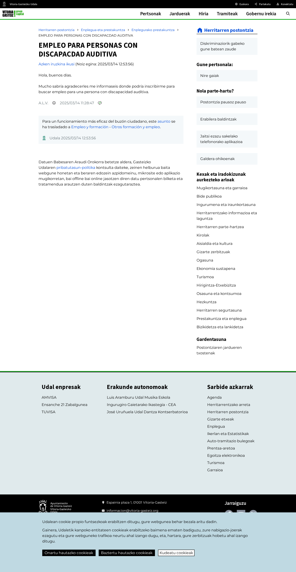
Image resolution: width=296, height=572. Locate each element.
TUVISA (48, 412)
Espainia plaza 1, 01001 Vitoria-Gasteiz (137, 502)
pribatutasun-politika (75, 167)
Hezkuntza (206, 302)
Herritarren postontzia (56, 30)
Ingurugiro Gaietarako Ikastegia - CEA (141, 404)
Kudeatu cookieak (176, 553)
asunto (164, 121)
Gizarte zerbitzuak (213, 252)
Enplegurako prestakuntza (153, 30)
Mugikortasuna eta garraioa (222, 188)
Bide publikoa (209, 196)
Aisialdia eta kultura (214, 243)
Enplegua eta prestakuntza (103, 30)
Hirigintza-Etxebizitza (216, 285)
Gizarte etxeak (220, 419)
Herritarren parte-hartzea (220, 227)
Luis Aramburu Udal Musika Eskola (138, 397)
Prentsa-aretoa (221, 448)
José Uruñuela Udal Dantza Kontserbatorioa (147, 412)
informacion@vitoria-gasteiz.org (132, 511)
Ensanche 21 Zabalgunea (64, 404)
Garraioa (215, 470)
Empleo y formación (89, 127)
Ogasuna (205, 260)
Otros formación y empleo (136, 127)
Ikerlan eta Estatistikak (228, 433)
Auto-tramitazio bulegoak (230, 441)
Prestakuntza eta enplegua (222, 318)
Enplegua (216, 426)
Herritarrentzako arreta (228, 404)
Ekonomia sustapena (216, 268)
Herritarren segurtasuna (219, 310)
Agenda (214, 397)
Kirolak (203, 235)
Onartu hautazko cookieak (69, 553)
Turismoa (205, 277)
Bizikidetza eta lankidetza (220, 327)
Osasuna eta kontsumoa (219, 293)
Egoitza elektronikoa (226, 455)
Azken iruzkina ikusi (56, 64)
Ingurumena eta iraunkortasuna (226, 204)
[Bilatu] (288, 13)
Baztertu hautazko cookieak (126, 553)
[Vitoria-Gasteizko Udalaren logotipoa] (55, 508)
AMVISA (49, 397)
